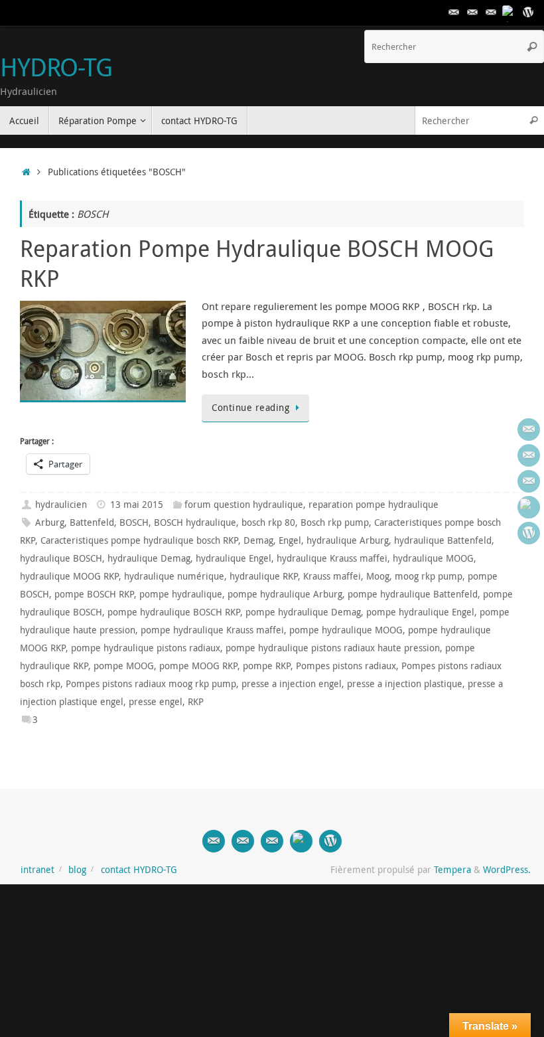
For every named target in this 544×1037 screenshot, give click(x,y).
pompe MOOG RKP (198, 666)
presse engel (155, 702)
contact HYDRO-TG (139, 870)
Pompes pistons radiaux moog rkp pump (151, 684)
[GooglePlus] (509, 12)
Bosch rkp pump (335, 522)
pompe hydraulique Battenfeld (413, 594)
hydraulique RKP (264, 576)
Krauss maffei (332, 576)
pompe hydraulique (180, 594)
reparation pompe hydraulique (373, 505)
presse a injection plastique (404, 684)
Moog (377, 576)
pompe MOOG (124, 666)
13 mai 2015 (136, 505)
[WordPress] (528, 12)
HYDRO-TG (56, 67)
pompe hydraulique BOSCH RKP (173, 612)
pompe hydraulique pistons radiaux (145, 648)
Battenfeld (92, 522)
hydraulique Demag (148, 558)
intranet (37, 870)
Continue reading (250, 408)
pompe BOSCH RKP (94, 594)
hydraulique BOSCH (61, 558)
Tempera (452, 870)
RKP (196, 702)
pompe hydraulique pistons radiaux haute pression (333, 648)
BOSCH (134, 522)
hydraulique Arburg (347, 540)
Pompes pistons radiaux (346, 666)
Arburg (49, 522)
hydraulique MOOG (433, 558)
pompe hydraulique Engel (420, 612)
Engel (290, 540)
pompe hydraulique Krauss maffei (212, 630)
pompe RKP (267, 666)
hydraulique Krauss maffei (332, 558)
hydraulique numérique (174, 576)
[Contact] (453, 12)
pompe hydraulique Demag (303, 612)
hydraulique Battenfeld (443, 540)
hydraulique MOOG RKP (69, 576)
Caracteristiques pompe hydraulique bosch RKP (139, 540)
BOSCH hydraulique (195, 522)
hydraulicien (61, 505)
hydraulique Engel (233, 558)
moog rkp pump (428, 576)
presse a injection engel (291, 684)
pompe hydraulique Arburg (285, 594)
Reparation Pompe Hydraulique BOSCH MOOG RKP (257, 263)
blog (77, 870)
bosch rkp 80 (268, 522)
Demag (258, 540)
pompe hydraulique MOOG (346, 630)
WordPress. (507, 870)
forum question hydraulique (243, 505)
